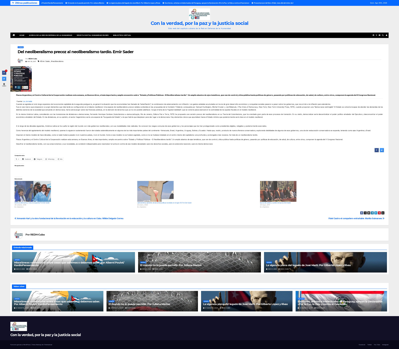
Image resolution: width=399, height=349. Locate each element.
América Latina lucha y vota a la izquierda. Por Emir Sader (32, 203)
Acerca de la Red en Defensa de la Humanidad (50, 35)
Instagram (385, 344)
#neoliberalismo (57, 61)
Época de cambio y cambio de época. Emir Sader (275, 203)
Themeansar (48, 344)
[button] (383, 35)
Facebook (362, 344)
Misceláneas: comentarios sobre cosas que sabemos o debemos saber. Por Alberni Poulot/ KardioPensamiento (69, 264)
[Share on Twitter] (382, 152)
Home (21, 35)
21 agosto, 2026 (22, 308)
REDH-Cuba (32, 59)
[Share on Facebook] (377, 152)
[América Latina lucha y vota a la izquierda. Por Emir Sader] (75, 191)
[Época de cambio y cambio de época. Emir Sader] (320, 191)
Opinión (20, 47)
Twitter (369, 344)
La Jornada (27, 101)
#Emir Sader (45, 61)
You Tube (377, 344)
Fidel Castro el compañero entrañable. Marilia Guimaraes (356, 218)
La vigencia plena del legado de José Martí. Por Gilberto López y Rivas (308, 265)
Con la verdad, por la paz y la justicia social (199, 23)
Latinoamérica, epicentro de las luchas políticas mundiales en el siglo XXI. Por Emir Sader (164, 203)
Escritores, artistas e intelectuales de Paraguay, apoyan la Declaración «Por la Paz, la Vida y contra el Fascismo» (340, 303)
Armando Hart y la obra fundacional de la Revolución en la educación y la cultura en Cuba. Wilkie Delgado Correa (70, 218)
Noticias (301, 298)
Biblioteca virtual (122, 35)
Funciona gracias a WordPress (20, 344)
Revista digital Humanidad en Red (93, 35)
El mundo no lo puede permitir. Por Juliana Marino (171, 265)
